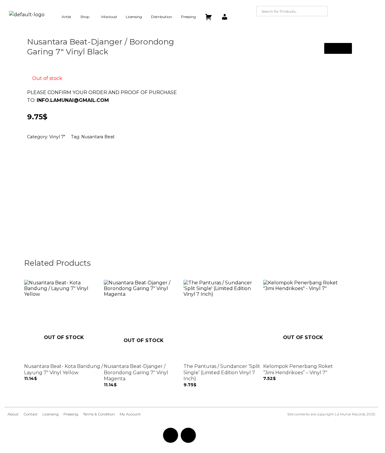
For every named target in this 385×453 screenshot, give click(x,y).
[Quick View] (29, 384)
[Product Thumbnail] (338, 48)
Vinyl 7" (57, 136)
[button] (86, 17)
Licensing (134, 16)
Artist (66, 16)
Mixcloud (109, 16)
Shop (84, 16)
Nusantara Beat (98, 136)
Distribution (161, 16)
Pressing (188, 16)
